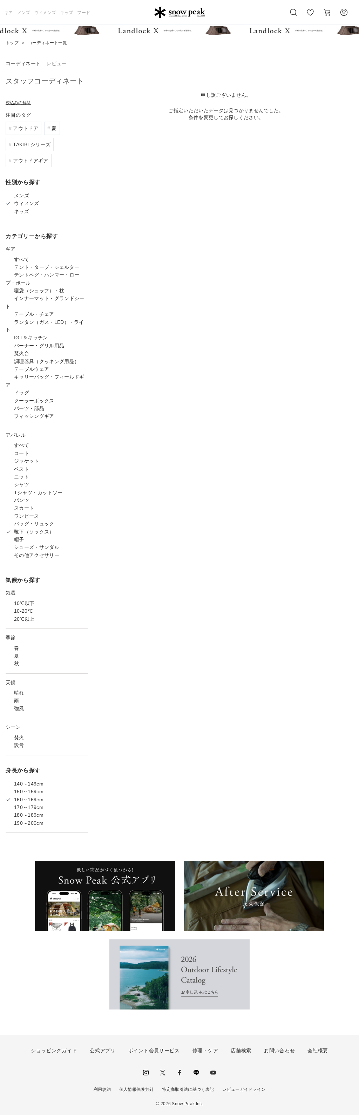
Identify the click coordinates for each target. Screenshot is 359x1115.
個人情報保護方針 (136, 1089)
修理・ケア (205, 1050)
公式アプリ (103, 1050)
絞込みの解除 (18, 102)
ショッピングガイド (54, 1050)
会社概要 (317, 1050)
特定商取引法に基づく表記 (188, 1089)
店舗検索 (241, 1050)
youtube (213, 1072)
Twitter (162, 1072)
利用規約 (102, 1089)
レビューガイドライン (243, 1089)
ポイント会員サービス (154, 1050)
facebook (179, 1072)
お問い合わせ (279, 1050)
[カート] (327, 12)
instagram (145, 1072)
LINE (196, 1072)
